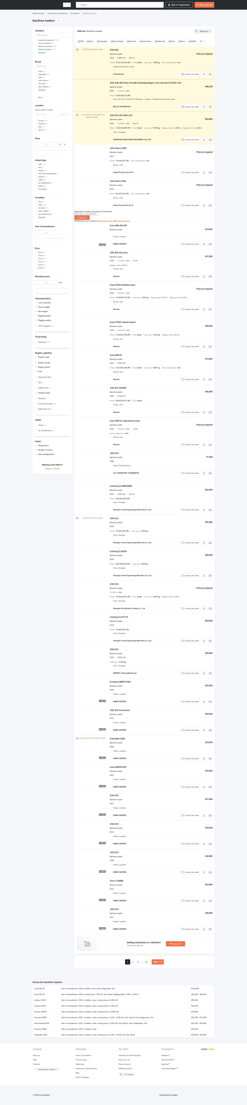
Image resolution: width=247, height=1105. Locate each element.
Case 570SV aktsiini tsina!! (123, 322)
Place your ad (176, 944)
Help (35, 1060)
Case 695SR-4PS (118, 767)
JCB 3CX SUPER (118, 388)
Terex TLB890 (116, 881)
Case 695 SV (39, 988)
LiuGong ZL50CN (118, 551)
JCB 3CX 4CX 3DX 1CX (121, 115)
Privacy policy (81, 1060)
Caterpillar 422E (117, 739)
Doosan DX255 (40, 1012)
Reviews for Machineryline (86, 1068)
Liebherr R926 (40, 1000)
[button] (204, 74)
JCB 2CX (114, 453)
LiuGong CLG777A (119, 617)
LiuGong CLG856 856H (121, 486)
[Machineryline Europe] (46, 5)
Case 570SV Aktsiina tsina (122, 285)
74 (146, 962)
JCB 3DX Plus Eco (119, 253)
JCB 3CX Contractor (120, 710)
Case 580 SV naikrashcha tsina (125, 421)
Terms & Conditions (83, 1055)
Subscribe (82, 218)
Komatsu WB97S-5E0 (120, 682)
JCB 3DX (114, 50)
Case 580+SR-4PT (118, 225)
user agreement (123, 221)
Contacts (36, 1064)
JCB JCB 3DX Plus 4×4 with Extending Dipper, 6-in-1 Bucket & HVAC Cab (145, 83)
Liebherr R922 (40, 1006)
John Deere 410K (118, 148)
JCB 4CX (114, 518)
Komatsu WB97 (40, 1017)
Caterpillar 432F (40, 1035)
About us (36, 1055)
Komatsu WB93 (40, 1029)
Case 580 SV (116, 355)
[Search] (78, 4)
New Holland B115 (41, 1023)
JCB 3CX (114, 584)
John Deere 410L (118, 181)
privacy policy (107, 221)
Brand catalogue (82, 1077)
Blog (77, 1073)
